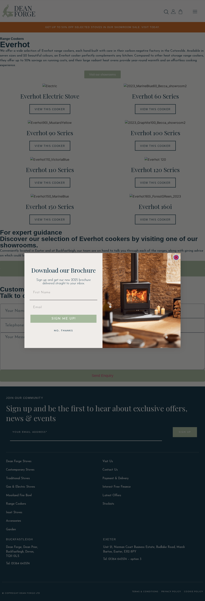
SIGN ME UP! (63, 318)
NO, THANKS (63, 331)
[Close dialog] (176, 257)
